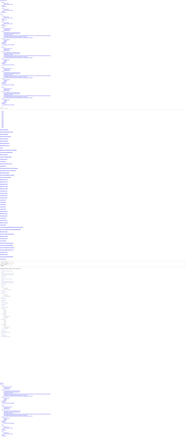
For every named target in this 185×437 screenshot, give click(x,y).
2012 (2, 114)
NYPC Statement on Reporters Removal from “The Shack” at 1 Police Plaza (15, 36)
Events (3, 38)
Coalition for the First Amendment (9, 44)
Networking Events (7, 39)
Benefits (5, 309)
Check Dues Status (6, 317)
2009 (2, 111)
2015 (2, 117)
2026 (2, 127)
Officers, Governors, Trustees (8, 4)
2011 (2, 113)
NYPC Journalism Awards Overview (7, 273)
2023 (2, 124)
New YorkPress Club (1, 383)
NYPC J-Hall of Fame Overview (7, 270)
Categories (5, 311)
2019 (2, 121)
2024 (2, 125)
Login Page (5, 325)
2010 (2, 112)
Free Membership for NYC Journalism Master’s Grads (12, 32)
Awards (3, 27)
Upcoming (5, 40)
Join (2, 45)
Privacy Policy (4, 335)
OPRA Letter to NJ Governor (8, 34)
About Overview (6, 3)
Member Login (4, 6)
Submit (2, 265)
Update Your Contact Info (7, 316)
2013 (2, 115)
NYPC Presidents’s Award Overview (8, 274)
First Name (3, 262)
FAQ (2, 277)
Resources (3, 43)
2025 (2, 126)
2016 (2, 118)
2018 (2, 120)
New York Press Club (3, 0)
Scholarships (4, 42)
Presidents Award (6, 29)
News (3, 31)
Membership (4, 308)
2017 (2, 119)
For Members (4, 313)
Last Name (3, 263)
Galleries (5, 41)
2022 (2, 123)
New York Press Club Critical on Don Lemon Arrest (12, 33)
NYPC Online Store (5, 302)
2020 (2, 122)
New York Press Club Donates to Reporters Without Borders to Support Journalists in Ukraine (18, 37)
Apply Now (5, 312)
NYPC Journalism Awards (8, 28)
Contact (3, 5)
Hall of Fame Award (7, 30)
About (3, 2)
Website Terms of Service (6, 332)
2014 (2, 116)
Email (2, 264)
